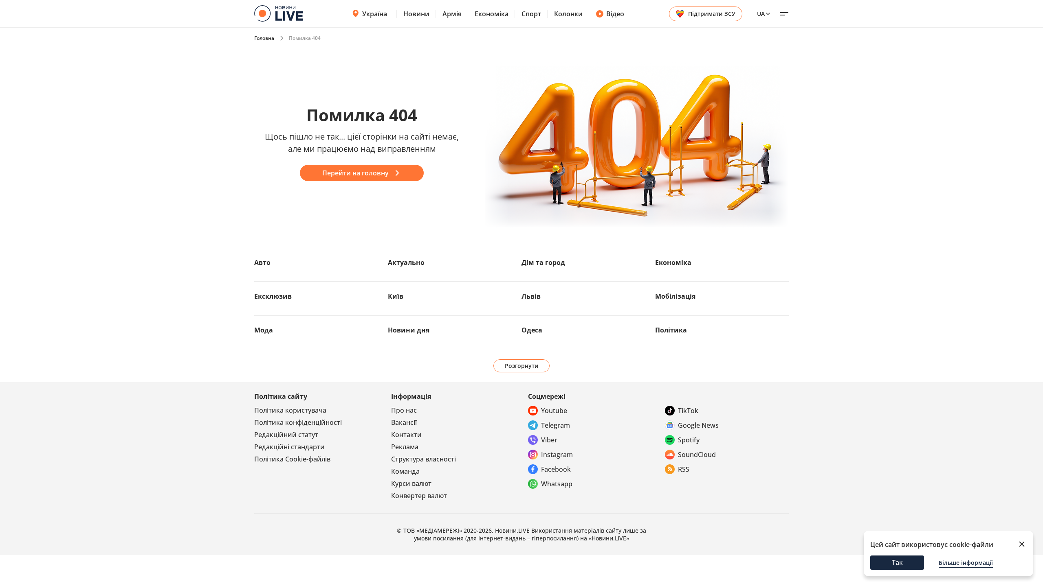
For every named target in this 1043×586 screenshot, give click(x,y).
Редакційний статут (286, 434)
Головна (264, 38)
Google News (698, 425)
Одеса (532, 330)
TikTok (688, 410)
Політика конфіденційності (298, 422)
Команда (405, 471)
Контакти (406, 434)
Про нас (404, 410)
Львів (531, 296)
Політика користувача (290, 410)
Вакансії (404, 422)
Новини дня (408, 330)
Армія (452, 13)
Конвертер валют (419, 495)
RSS (683, 469)
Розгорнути (522, 366)
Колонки (568, 13)
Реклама (404, 446)
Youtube (554, 410)
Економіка (491, 13)
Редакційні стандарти (289, 446)
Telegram (555, 425)
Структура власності (423, 459)
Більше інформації (966, 562)
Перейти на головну (355, 172)
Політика (671, 330)
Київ (395, 296)
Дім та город (543, 262)
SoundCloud (697, 454)
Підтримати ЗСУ (711, 13)
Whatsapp (556, 483)
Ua (761, 13)
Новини (416, 13)
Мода (263, 330)
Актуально (406, 262)
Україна (374, 13)
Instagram (557, 454)
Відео (615, 13)
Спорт (531, 13)
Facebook (556, 469)
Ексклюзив (273, 296)
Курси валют (411, 483)
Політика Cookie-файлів (292, 459)
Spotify (689, 439)
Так (897, 562)
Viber (549, 439)
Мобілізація (675, 296)
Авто (262, 262)
